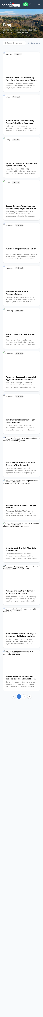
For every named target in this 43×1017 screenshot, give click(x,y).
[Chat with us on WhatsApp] (25, 4)
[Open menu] (39, 4)
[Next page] (29, 696)
